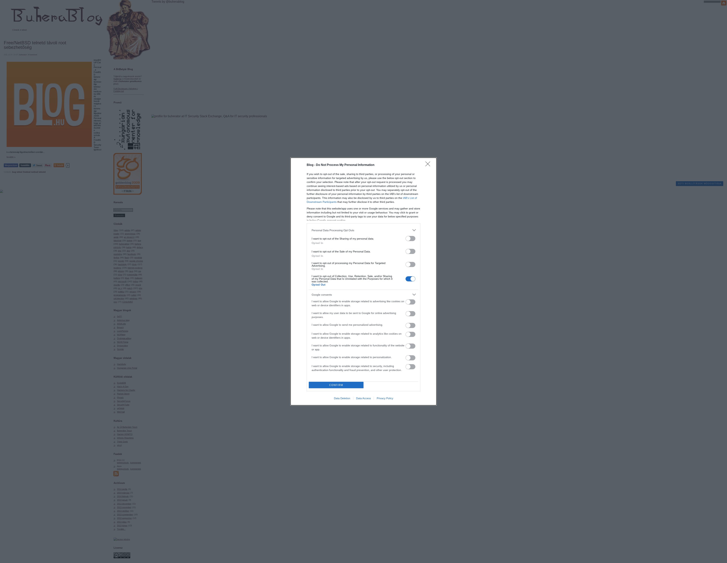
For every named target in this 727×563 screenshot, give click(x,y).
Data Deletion (342, 398)
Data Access (363, 398)
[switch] (410, 238)
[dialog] (363, 281)
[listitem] (363, 230)
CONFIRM (336, 385)
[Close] (429, 165)
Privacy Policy (385, 398)
